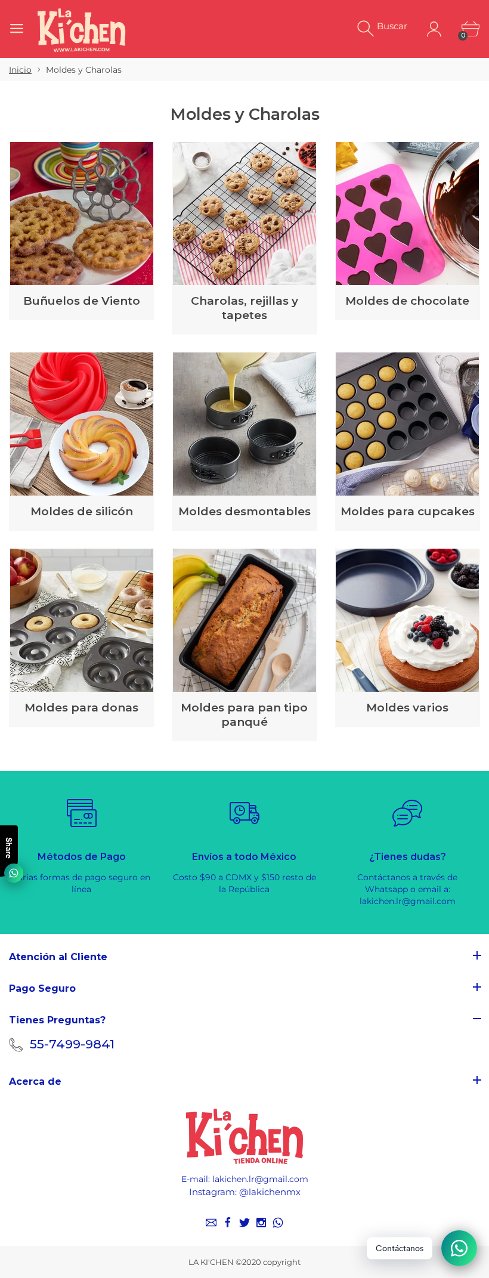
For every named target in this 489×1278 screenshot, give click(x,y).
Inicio (20, 69)
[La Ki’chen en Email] (211, 1222)
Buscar (392, 26)
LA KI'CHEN (211, 1262)
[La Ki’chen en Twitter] (244, 1222)
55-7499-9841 (72, 1043)
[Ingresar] (434, 29)
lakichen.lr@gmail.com (260, 1179)
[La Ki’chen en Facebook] (227, 1222)
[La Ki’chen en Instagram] (261, 1222)
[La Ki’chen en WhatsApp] (278, 1222)
